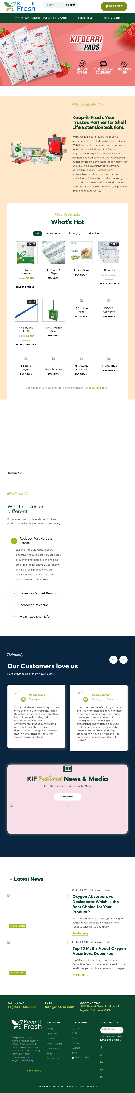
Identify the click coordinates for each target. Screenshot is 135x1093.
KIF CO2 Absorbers (109, 310)
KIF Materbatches (53, 368)
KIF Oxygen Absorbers (81, 368)
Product (25, 18)
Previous (113, 660)
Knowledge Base (86, 18)
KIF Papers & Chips (54, 272)
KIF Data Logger (26, 368)
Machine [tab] (94, 233)
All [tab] (37, 233)
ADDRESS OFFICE (90, 1003)
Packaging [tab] (75, 233)
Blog (106, 18)
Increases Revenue (34, 605)
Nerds (99, 890)
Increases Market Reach (38, 593)
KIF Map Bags (81, 270)
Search (71, 5)
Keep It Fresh (66, 1087)
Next (123, 660)
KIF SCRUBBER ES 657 (53, 329)
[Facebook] (111, 1047)
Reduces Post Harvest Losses (36, 541)
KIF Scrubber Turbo (81, 310)
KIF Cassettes (109, 366)
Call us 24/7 (16, 1003)
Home (16, 18)
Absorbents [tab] (53, 233)
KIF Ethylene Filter (26, 329)
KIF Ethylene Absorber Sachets (26, 272)
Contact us (116, 18)
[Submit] (121, 1030)
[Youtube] (111, 1069)
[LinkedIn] (111, 1062)
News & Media (49, 18)
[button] (35, 541)
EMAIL (49, 1003)
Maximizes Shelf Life (35, 616)
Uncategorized (17, 926)
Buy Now (53, 278)
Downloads (63, 18)
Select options (25, 287)
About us (35, 18)
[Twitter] (111, 1054)
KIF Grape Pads (109, 270)
